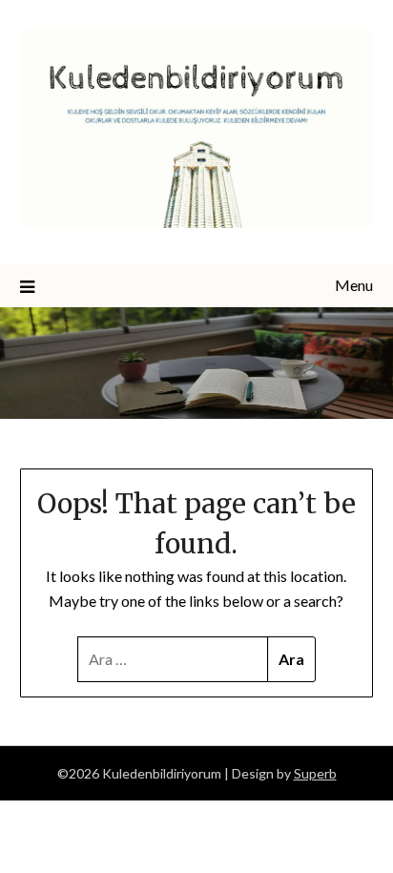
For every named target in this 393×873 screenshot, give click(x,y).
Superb (315, 773)
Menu (354, 285)
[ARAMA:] (173, 659)
